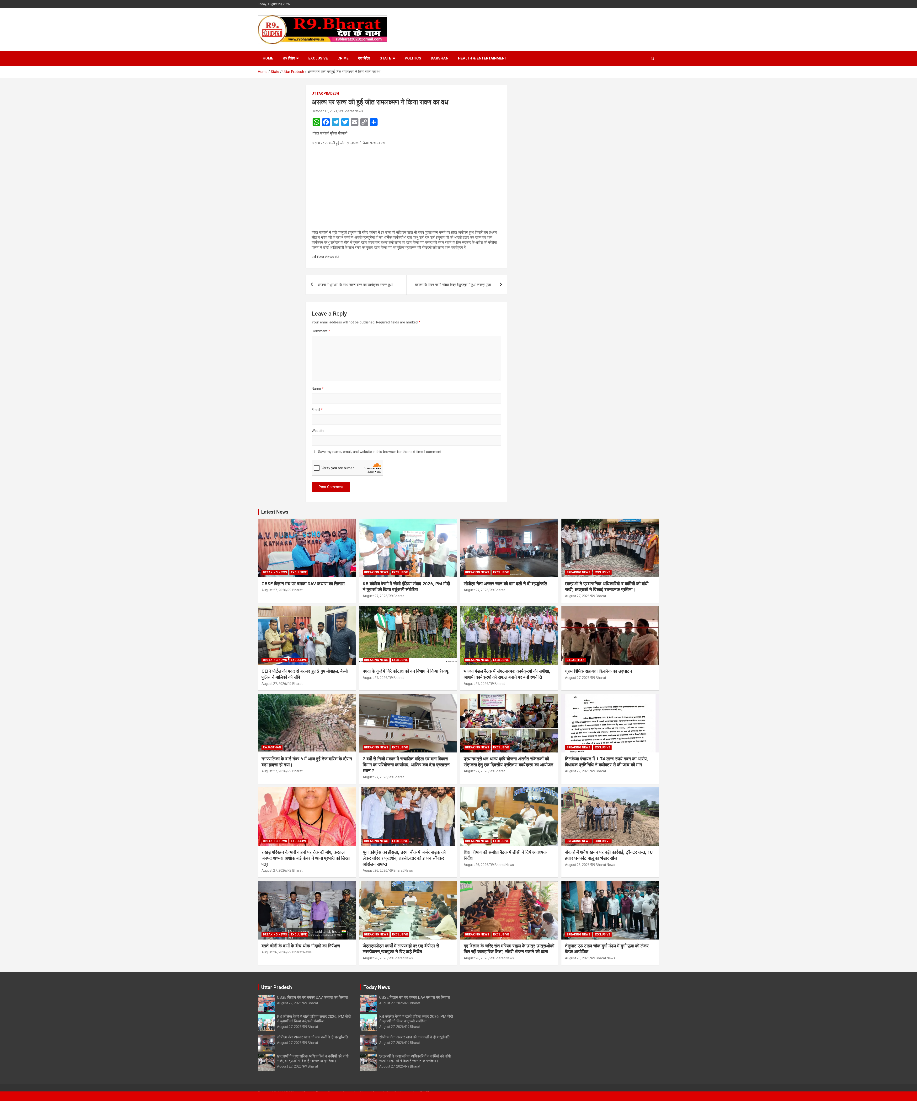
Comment (321, 331)
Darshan (439, 58)
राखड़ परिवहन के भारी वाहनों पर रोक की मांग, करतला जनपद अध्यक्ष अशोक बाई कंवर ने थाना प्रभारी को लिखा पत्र (305, 858)
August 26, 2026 (375, 870)
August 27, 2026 (273, 590)
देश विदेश (364, 58)
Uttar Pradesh (325, 93)
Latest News (274, 512)
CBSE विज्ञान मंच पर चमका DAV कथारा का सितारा (303, 583)
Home (268, 58)
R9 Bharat (295, 590)
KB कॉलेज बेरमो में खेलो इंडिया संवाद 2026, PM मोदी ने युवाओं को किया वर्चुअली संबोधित (406, 586)
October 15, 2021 (324, 111)
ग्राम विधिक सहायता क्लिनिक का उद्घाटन (598, 671)
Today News (376, 987)
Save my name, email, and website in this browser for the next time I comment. (380, 452)
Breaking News (275, 572)
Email (317, 410)
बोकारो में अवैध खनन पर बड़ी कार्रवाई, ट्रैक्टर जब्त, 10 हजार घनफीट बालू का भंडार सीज (609, 855)
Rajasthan (575, 660)
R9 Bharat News (351, 111)
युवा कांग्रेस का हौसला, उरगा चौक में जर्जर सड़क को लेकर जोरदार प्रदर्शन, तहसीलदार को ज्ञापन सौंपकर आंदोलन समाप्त (404, 858)
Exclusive (318, 58)
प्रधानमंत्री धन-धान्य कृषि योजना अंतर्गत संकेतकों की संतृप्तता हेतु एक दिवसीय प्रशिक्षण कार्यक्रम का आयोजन (508, 762)
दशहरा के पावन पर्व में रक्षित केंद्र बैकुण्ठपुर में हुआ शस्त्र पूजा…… (455, 285)
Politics (413, 58)
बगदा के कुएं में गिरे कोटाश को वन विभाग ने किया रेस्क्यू (405, 671)
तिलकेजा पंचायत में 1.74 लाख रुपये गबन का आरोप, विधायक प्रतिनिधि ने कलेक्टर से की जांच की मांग (606, 762)
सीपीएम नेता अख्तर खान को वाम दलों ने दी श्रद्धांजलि (505, 583)
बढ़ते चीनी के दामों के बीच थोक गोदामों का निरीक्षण (300, 946)
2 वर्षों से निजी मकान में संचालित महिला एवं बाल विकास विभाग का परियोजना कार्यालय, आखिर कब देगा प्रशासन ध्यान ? (406, 764)
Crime (343, 58)
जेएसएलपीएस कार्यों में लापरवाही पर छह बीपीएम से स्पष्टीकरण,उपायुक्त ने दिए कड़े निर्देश (401, 949)
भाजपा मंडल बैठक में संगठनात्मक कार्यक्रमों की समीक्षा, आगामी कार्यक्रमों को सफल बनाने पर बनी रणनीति (507, 674)
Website (318, 431)
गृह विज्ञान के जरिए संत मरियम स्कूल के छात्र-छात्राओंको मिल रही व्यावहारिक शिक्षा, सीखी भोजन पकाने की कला (509, 949)
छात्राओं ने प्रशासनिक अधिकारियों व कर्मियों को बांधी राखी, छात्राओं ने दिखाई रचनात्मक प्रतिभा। (606, 586)
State (385, 58)
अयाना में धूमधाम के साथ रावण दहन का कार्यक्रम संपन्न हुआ (355, 285)
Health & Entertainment (482, 58)
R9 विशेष (289, 58)
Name (318, 389)
